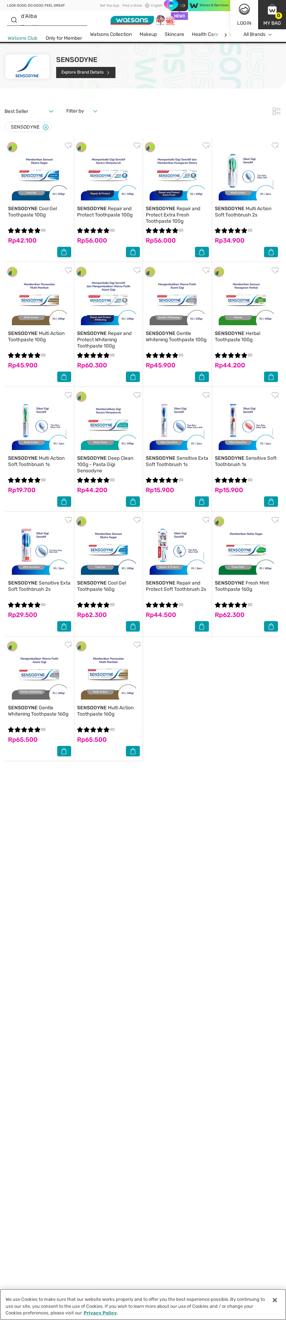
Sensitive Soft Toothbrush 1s (246, 461)
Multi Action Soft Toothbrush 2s (243, 212)
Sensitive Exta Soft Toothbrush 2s (39, 586)
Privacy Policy (100, 1312)
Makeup (148, 34)
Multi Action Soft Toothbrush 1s (36, 461)
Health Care (205, 34)
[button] (272, 14)
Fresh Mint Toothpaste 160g (242, 586)
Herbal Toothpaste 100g (237, 336)
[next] (225, 34)
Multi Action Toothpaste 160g (105, 711)
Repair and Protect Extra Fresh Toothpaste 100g (173, 215)
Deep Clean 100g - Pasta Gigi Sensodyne (105, 464)
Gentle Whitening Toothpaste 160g (38, 711)
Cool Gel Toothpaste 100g (32, 212)
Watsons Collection (111, 34)
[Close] (45, 127)
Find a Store (132, 5)
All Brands (254, 34)
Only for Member (64, 38)
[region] (143, 1304)
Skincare (174, 34)
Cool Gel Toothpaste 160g (101, 586)
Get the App (109, 5)
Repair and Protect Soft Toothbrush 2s (176, 586)
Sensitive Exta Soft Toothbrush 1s (177, 461)
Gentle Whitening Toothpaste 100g (176, 336)
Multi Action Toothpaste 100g (36, 336)
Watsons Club (22, 38)
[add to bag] (64, 252)
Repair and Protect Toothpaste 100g (105, 212)
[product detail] (39, 172)
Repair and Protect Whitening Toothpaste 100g (104, 339)
